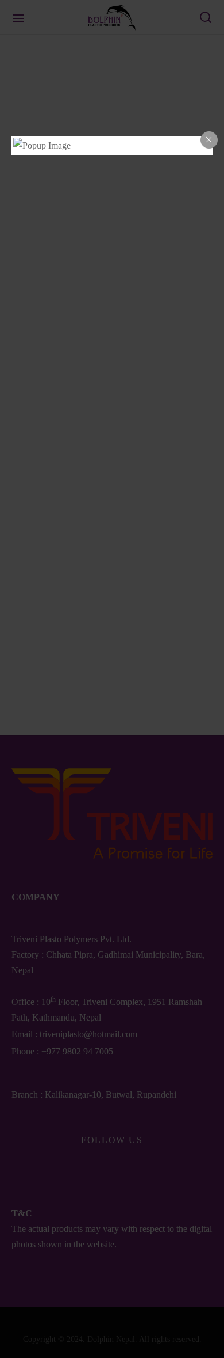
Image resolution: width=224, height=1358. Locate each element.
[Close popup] (209, 140)
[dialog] (112, 145)
